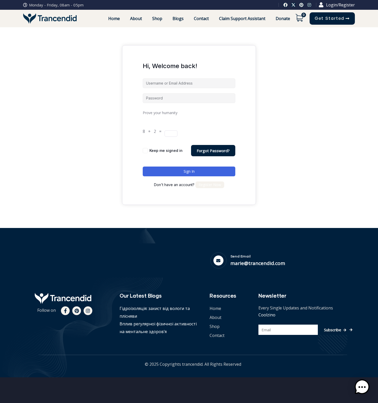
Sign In (189, 171)
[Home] (63, 298)
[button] (362, 387)
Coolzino (266, 315)
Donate (283, 18)
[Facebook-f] (65, 310)
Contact (201, 18)
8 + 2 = (153, 131)
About (136, 18)
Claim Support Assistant (242, 18)
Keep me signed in (166, 150)
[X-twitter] (293, 5)
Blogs (178, 18)
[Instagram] (309, 5)
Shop (157, 18)
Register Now (210, 184)
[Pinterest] (301, 5)
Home (114, 18)
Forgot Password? (213, 150)
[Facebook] (285, 5)
